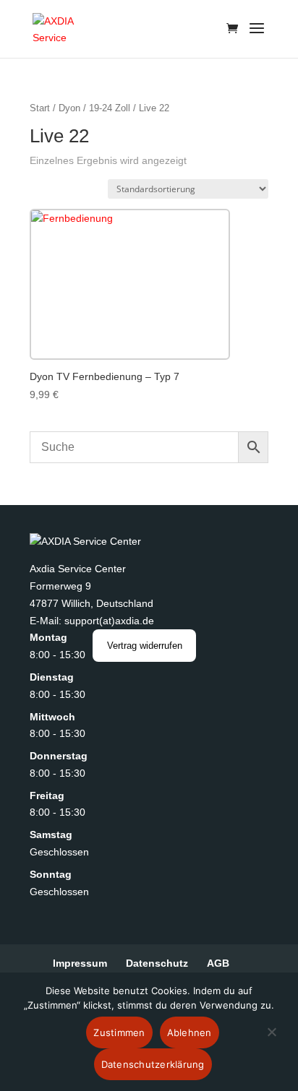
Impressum (80, 963)
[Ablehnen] (271, 1040)
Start (40, 108)
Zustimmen (119, 1032)
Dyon (69, 108)
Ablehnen (189, 1032)
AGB (218, 963)
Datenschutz (157, 963)
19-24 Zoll (109, 108)
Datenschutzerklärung (153, 1064)
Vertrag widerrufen (144, 645)
